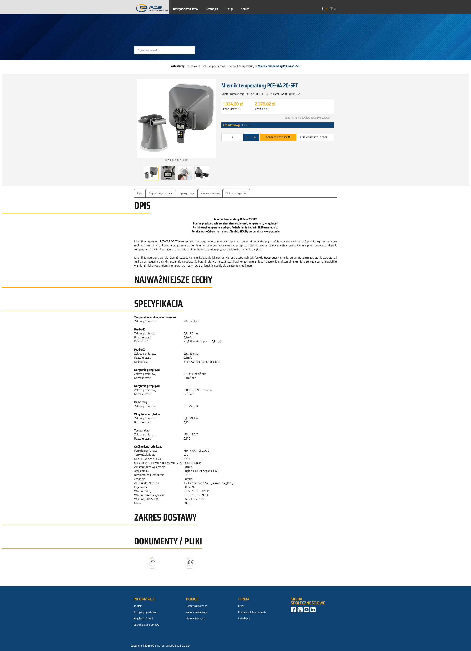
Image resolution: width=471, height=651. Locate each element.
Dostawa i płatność (196, 606)
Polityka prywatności (145, 612)
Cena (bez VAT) (231, 109)
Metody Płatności (195, 618)
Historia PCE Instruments (252, 612)
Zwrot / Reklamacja (196, 612)
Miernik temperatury (241, 66)
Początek (191, 66)
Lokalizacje (244, 618)
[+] (255, 137)
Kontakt (137, 606)
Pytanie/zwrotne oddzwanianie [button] (317, 137)
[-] (247, 137)
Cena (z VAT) (262, 109)
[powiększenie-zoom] (176, 159)
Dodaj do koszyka (277, 137)
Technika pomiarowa (213, 66)
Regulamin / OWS (143, 618)
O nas (241, 606)
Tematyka (212, 9)
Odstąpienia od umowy (146, 625)
